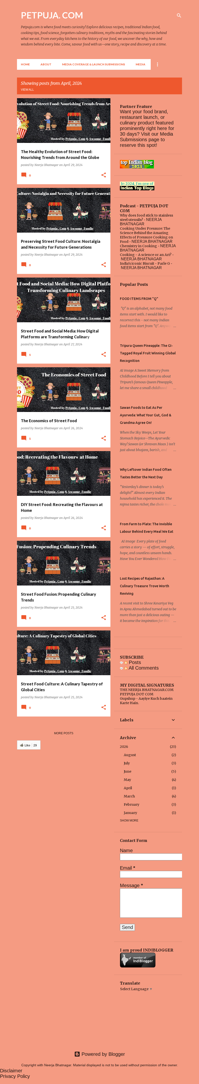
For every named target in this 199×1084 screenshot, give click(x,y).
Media (140, 64)
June (127, 771)
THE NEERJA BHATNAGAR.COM (147, 690)
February (131, 804)
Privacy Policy (15, 1076)
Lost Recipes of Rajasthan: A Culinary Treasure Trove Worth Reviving (144, 586)
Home (25, 64)
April (128, 788)
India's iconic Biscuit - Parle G (145, 263)
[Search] (179, 15)
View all (27, 89)
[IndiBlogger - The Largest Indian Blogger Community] (138, 966)
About (46, 64)
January (130, 813)
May (127, 780)
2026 (124, 746)
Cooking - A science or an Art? (145, 255)
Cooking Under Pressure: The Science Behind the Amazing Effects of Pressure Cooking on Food (146, 235)
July (127, 763)
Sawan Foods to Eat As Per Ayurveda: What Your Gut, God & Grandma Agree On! (145, 415)
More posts (63, 733)
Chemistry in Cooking (138, 246)
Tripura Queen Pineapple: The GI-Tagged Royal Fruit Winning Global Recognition (148, 353)
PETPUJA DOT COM (136, 694)
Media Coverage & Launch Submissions (93, 64)
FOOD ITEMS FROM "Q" (139, 299)
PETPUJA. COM (52, 15)
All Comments (143, 668)
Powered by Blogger (102, 1054)
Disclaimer (11, 1070)
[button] (104, 175)
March (129, 796)
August (130, 755)
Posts (134, 662)
